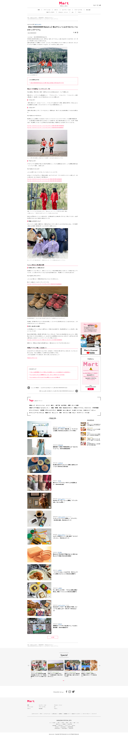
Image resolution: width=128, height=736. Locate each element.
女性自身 (64, 724)
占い (73, 12)
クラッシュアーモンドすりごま (37, 412)
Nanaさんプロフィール (32, 357)
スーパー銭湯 (75, 405)
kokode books (57, 728)
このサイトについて (35, 713)
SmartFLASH (70, 724)
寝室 (70, 405)
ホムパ (74, 412)
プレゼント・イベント (63, 12)
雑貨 (39, 9)
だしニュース (55, 412)
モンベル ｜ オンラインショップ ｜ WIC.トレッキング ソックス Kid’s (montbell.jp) (44, 339)
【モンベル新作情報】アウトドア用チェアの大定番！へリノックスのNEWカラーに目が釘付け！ (50, 372)
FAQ (41, 713)
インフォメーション (47, 713)
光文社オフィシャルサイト (76, 713)
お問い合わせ (54, 713)
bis (77, 722)
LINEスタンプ (87, 410)
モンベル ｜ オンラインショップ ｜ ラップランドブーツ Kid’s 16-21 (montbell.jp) (44, 284)
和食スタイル (58, 724)
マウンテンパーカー (41, 405)
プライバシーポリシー (86, 713)
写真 (61, 407)
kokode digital (64, 728)
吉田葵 (42, 410)
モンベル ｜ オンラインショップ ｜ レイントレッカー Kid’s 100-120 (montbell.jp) (44, 180)
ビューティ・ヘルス (66, 9)
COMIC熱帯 (54, 725)
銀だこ (52, 405)
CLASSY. (54, 722)
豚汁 (61, 412)
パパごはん (79, 410)
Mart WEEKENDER (32, 33)
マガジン (80, 12)
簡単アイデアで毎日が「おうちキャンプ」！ (40, 407)
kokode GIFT (71, 728)
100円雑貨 (95, 407)
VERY (58, 722)
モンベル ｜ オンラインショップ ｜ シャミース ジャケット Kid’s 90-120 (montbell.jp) (45, 127)
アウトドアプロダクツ (34, 410)
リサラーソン (81, 412)
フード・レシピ (47, 9)
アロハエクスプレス (51, 410)
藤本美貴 (60, 410)
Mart (71, 722)
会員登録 (60, 713)
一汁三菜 (87, 412)
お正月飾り (64, 405)
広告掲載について (67, 713)
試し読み (90, 389)
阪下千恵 (58, 405)
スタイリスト (88, 407)
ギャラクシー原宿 (67, 412)
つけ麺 (74, 410)
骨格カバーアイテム (78, 407)
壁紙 (53, 407)
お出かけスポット (68, 407)
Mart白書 (40, 708)
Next (99, 665)
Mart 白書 (88, 9)
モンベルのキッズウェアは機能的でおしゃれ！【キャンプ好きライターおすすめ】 (47, 374)
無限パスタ (48, 412)
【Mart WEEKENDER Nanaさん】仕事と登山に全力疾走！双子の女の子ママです (47, 82)
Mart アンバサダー (50, 12)
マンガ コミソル (67, 725)
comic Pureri (60, 725)
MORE (52, 637)
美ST (74, 722)
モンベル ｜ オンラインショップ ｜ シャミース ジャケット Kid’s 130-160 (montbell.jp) (45, 125)
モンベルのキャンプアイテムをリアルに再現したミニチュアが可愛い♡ (45, 377)
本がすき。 (74, 725)
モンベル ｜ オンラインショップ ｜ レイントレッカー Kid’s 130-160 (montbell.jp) (44, 179)
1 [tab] (63, 680)
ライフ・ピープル (78, 9)
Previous (29, 665)
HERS (67, 722)
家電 (57, 407)
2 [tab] (64, 680)
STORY (63, 722)
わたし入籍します (67, 410)
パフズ (48, 405)
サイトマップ (94, 713)
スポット (56, 9)
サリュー (94, 410)
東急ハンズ (32, 405)
